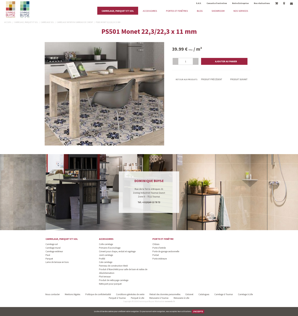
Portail (155, 255)
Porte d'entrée (159, 247)
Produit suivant (238, 79)
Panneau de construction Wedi (113, 265)
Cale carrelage (105, 262)
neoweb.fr (170, 301)
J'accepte (198, 311)
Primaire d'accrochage (109, 247)
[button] (224, 61)
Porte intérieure (159, 258)
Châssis (155, 244)
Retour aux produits (186, 79)
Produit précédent (211, 79)
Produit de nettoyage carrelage (113, 280)
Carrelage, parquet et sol (62, 238)
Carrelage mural (53, 247)
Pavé (48, 255)
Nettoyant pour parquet (110, 283)
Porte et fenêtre (162, 238)
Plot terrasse (105, 276)
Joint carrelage (106, 255)
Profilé (102, 258)
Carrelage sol (52, 244)
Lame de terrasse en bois (57, 262)
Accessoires (106, 238)
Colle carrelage (106, 244)
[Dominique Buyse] (18, 9)
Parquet (49, 258)
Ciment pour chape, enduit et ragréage (117, 251)
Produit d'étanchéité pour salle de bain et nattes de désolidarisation (123, 271)
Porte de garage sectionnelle (165, 251)
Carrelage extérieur (54, 251)
